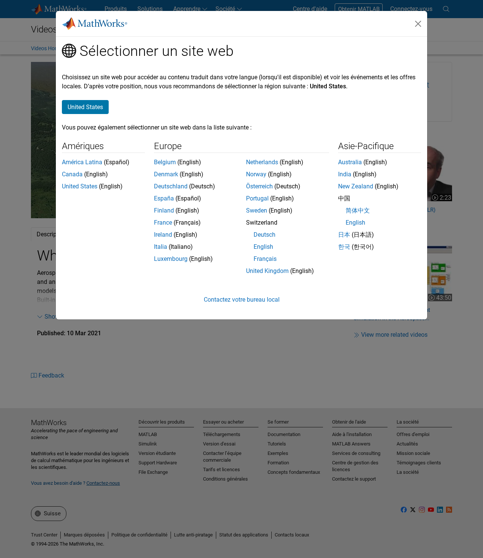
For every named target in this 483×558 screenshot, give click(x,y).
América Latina (82, 162)
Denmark (166, 174)
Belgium (165, 162)
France (163, 222)
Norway (256, 174)
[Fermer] (418, 24)
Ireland (163, 234)
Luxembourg (171, 258)
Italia (160, 246)
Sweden (256, 210)
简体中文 (358, 210)
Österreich (259, 186)
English (263, 246)
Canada (72, 174)
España (164, 198)
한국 (344, 246)
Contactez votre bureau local (242, 299)
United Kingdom (267, 270)
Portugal (257, 198)
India (344, 174)
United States (79, 186)
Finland (164, 210)
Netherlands (262, 162)
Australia (350, 162)
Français (265, 258)
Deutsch (264, 234)
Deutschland (171, 186)
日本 (344, 234)
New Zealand (355, 186)
